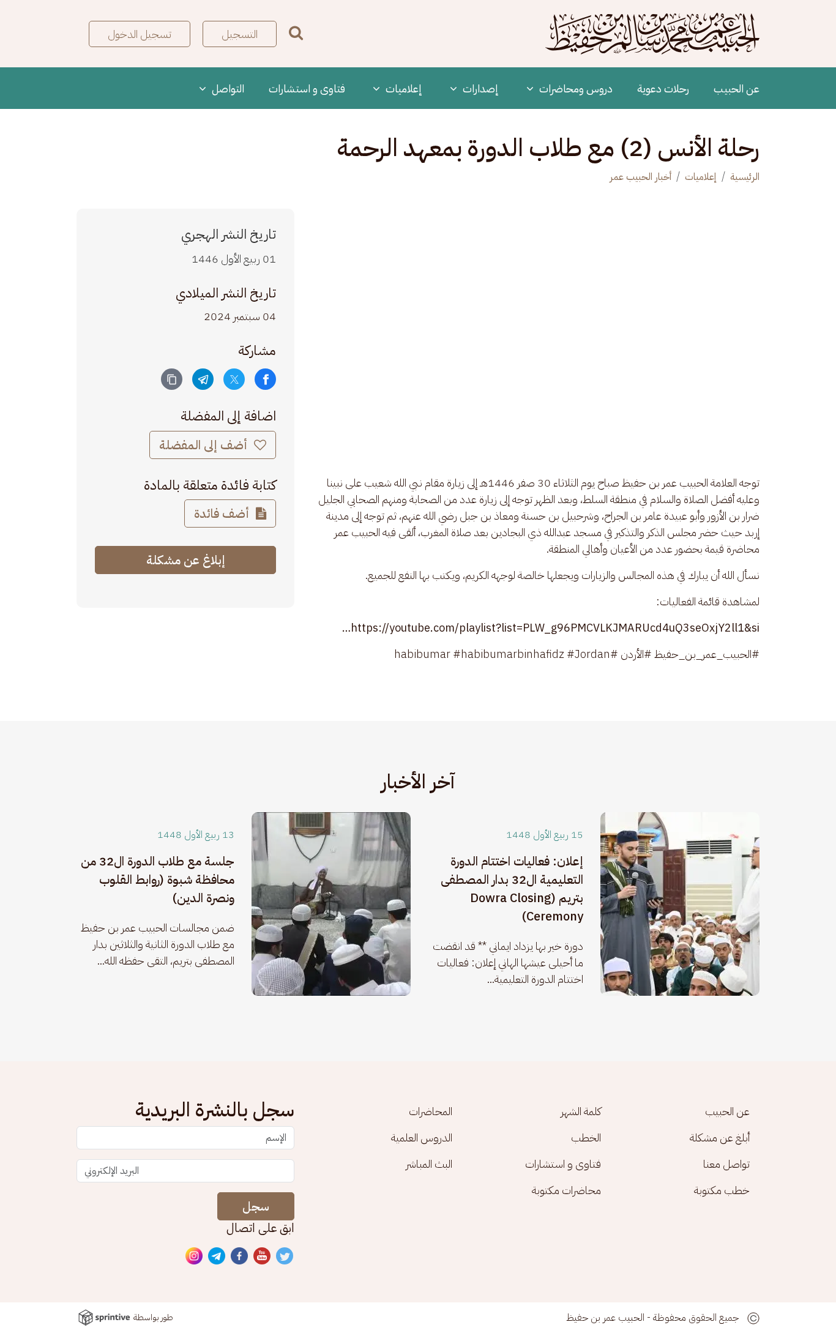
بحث (296, 32)
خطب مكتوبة (722, 1190)
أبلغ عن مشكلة (720, 1137)
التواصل (226, 88)
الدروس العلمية (421, 1137)
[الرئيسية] (652, 34)
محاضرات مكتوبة (566, 1190)
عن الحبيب (736, 88)
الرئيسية (744, 177)
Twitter (285, 1256)
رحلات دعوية (663, 88)
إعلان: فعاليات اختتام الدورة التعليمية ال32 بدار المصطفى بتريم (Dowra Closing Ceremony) (512, 888)
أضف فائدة (223, 513)
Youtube (262, 1256)
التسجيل (240, 34)
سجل (255, 1206)
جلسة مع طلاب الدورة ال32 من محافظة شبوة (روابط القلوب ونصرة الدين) (157, 879)
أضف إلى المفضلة (204, 445)
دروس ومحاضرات (575, 88)
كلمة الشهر (581, 1111)
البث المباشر (429, 1164)
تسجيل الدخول (139, 34)
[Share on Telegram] (203, 379)
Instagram (194, 1256)
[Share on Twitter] (234, 379)
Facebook (240, 1256)
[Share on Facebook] (265, 379)
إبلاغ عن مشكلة (185, 560)
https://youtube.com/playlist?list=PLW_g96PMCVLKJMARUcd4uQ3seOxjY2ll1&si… (550, 627)
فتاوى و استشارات (307, 88)
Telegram (217, 1256)
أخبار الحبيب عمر (640, 177)
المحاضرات (430, 1111)
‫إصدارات (479, 88)
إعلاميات (402, 88)
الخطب (586, 1137)
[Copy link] (171, 379)
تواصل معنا (726, 1164)
